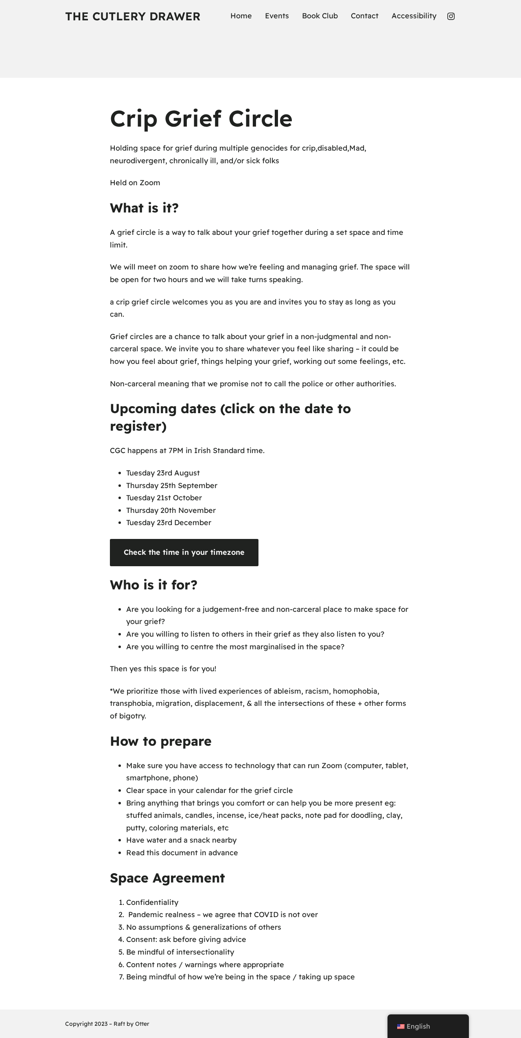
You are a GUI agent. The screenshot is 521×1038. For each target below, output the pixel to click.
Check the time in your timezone (184, 552)
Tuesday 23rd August (163, 472)
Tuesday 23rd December (168, 522)
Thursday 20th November (171, 510)
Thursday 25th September (171, 485)
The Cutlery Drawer (133, 16)
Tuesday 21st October (164, 497)
